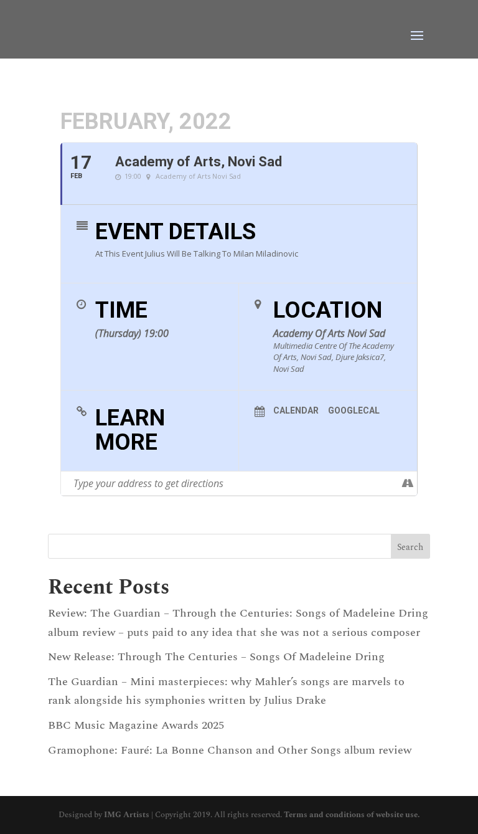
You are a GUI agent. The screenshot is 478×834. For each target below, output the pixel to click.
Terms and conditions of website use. (351, 814)
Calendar (296, 410)
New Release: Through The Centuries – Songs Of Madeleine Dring (216, 656)
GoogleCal (354, 410)
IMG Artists (126, 814)
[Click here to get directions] (407, 483)
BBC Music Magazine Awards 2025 (136, 725)
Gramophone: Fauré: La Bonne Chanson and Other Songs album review (229, 750)
